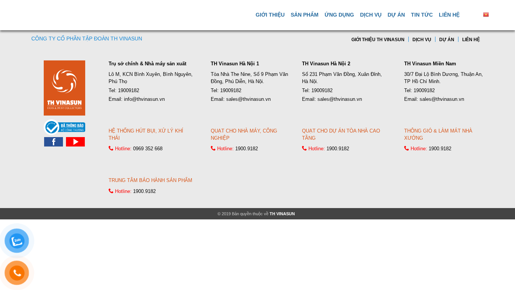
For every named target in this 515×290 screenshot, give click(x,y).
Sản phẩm (305, 15)
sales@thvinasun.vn (248, 99)
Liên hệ (449, 15)
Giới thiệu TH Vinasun (378, 39)
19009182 (128, 90)
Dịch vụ (371, 15)
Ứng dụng (339, 15)
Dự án (396, 15)
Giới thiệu (270, 15)
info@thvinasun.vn (144, 99)
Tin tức (422, 15)
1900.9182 (246, 148)
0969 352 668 (147, 148)
